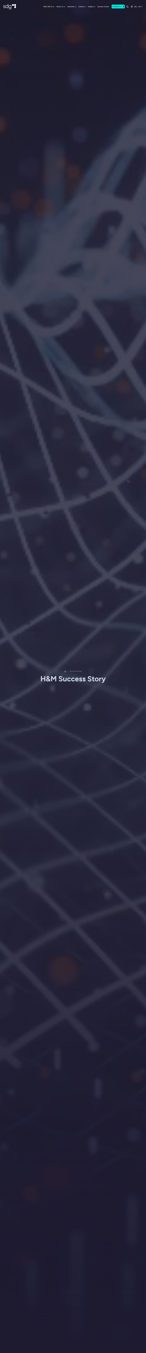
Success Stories (103, 7)
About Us (60, 7)
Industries (70, 7)
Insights (91, 7)
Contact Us (116, 6)
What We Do (48, 7)
